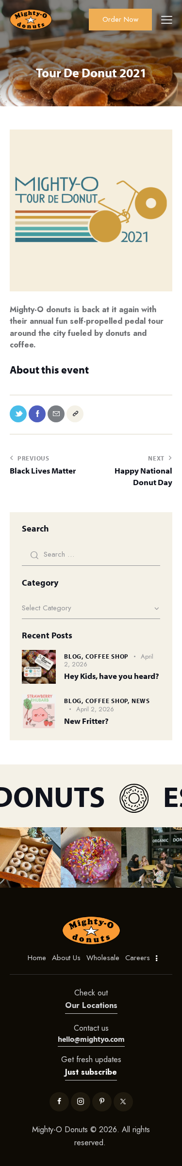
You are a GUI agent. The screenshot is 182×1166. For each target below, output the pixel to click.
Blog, (74, 656)
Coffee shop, (108, 701)
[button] (30, 857)
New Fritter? (86, 721)
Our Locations (91, 1005)
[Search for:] (91, 554)
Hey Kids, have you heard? (111, 676)
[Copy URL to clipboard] (74, 413)
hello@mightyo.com (91, 1039)
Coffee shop (107, 656)
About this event (49, 369)
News (141, 701)
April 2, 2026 (95, 709)
